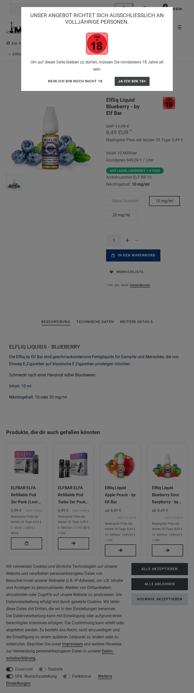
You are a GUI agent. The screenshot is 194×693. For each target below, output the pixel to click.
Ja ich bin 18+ (132, 81)
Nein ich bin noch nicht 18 (75, 81)
